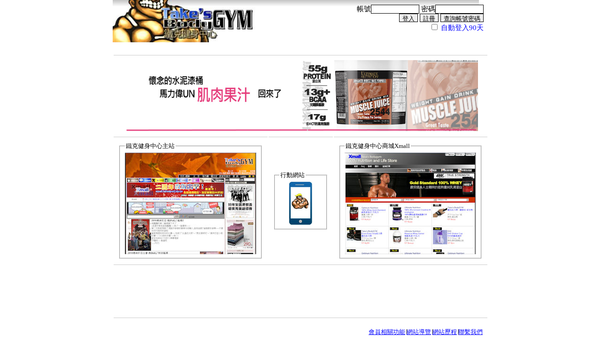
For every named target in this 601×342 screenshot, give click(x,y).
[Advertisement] (300, 291)
